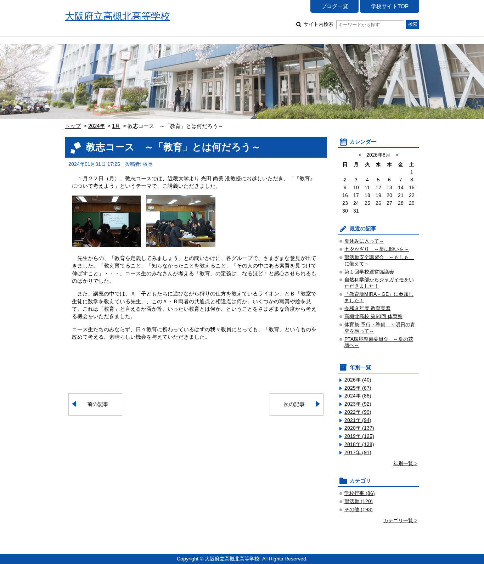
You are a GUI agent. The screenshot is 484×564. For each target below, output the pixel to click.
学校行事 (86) (359, 493)
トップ (73, 126)
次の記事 (294, 404)
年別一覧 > (405, 463)
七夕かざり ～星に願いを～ (376, 249)
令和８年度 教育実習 (367, 308)
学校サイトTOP (390, 6)
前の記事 (97, 404)
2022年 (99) (357, 412)
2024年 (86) (357, 396)
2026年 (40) (357, 380)
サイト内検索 (318, 24)
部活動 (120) (358, 501)
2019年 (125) (359, 436)
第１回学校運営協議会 (369, 272)
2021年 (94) (357, 420)
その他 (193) (358, 509)
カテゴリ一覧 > (400, 520)
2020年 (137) (359, 428)
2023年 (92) (357, 404)
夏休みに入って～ (364, 241)
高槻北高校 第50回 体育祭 (373, 316)
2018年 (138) (359, 444)
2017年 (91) (357, 452)
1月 (116, 126)
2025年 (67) (357, 388)
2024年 (96, 126)
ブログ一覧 (334, 6)
